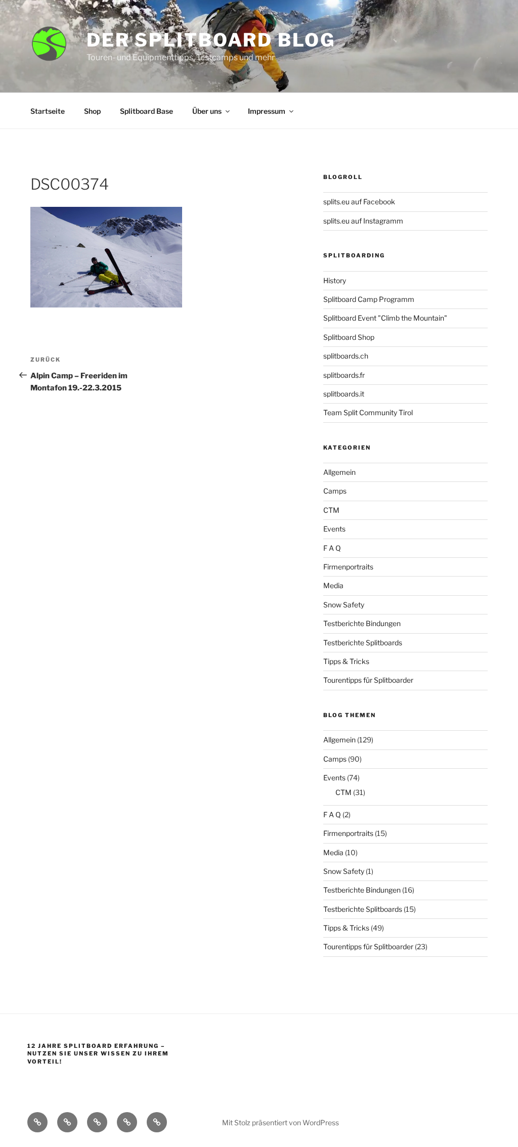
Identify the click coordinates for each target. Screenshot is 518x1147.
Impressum (266, 111)
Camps (335, 491)
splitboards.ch (345, 355)
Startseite (47, 111)
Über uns (207, 111)
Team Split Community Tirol (368, 412)
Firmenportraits (348, 566)
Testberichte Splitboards (362, 642)
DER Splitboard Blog (211, 40)
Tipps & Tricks (346, 661)
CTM (331, 510)
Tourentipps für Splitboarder (368, 680)
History (334, 280)
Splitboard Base (146, 111)
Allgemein (339, 472)
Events (334, 528)
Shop (92, 111)
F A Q (332, 548)
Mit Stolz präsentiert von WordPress (280, 1122)
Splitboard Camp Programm (368, 299)
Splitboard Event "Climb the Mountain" (385, 318)
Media (333, 585)
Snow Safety (343, 604)
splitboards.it (343, 393)
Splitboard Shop (348, 337)
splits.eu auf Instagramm (363, 220)
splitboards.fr (344, 375)
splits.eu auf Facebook (359, 201)
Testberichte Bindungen (362, 623)
